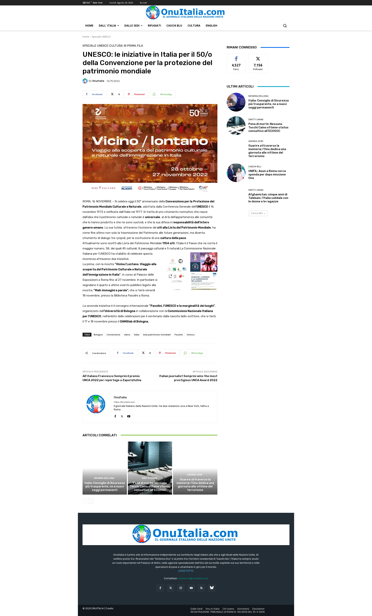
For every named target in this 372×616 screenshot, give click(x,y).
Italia (136, 334)
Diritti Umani (149, 478)
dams (127, 334)
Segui (258, 56)
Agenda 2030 (194, 475)
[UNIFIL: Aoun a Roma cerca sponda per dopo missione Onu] (236, 172)
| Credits (108, 608)
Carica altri (257, 213)
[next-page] (91, 500)
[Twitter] (170, 588)
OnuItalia (98, 81)
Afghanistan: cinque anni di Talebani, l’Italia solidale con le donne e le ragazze (268, 198)
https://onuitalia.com (124, 402)
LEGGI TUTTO (186, 570)
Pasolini (179, 334)
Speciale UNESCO (101, 36)
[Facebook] (115, 415)
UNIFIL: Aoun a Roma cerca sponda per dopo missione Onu (267, 174)
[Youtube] (128, 415)
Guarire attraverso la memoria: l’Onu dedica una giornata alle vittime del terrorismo (195, 485)
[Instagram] (181, 588)
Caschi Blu (254, 167)
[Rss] (201, 588)
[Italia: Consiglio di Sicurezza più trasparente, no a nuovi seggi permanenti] (105, 468)
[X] (122, 415)
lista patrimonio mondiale (157, 334)
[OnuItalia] (86, 80)
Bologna (98, 334)
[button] (284, 25)
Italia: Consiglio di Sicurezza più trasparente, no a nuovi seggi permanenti (104, 486)
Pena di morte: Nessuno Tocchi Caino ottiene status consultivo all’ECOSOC (150, 486)
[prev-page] (85, 500)
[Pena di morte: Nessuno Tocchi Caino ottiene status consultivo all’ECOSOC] (150, 468)
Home (86, 36)
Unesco (191, 334)
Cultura (116, 45)
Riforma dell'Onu (104, 478)
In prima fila (133, 45)
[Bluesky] (211, 588)
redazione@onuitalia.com (193, 578)
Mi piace (236, 56)
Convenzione (113, 334)
